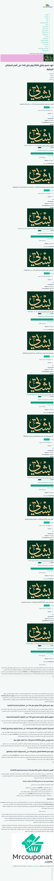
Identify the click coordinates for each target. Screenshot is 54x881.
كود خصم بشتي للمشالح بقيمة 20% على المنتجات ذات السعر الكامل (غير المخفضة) (33, 187)
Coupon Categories (44, 23)
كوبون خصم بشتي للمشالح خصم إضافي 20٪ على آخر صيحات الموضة (36, 104)
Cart (47, 21)
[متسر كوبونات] (47, 12)
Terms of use (45, 33)
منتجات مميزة (45, 50)
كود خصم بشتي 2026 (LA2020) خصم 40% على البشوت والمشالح (37, 602)
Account (46, 17)
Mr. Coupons (45, 27)
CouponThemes (35, 866)
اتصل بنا (46, 36)
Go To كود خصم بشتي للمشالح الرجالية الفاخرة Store (42, 153)
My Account (45, 29)
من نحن (46, 46)
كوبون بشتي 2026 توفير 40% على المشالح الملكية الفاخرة (39, 519)
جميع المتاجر (45, 38)
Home (47, 25)
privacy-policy (45, 31)
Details (49, 113)
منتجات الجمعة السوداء (43, 48)
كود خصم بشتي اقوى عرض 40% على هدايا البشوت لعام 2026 (38, 353)
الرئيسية (46, 15)
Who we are (45, 34)
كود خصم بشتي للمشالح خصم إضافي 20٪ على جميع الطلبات (38, 270)
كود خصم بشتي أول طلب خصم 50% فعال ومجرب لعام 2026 (38, 436)
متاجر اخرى (46, 44)
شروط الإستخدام (44, 42)
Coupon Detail (50, 155)
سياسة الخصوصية (44, 40)
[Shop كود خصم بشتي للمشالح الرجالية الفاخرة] (48, 61)
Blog (47, 19)
